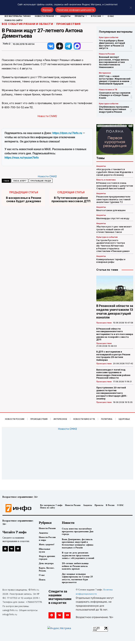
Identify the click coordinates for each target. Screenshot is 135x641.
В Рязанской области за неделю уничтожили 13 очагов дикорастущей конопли (114, 311)
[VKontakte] (11, 548)
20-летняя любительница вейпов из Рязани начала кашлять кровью (75, 566)
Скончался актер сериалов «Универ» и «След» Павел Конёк (114, 95)
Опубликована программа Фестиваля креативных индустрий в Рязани (114, 109)
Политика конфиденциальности (75, 9)
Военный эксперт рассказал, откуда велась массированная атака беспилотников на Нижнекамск (114, 62)
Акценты (101, 166)
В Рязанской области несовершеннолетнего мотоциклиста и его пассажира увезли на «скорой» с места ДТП (114, 334)
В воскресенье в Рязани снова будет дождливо (23, 199)
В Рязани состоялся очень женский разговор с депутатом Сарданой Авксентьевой (114, 185)
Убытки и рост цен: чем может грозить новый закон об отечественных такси (114, 229)
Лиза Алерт (20, 181)
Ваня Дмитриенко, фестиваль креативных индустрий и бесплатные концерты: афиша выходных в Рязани (77, 543)
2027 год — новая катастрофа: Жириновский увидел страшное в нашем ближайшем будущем (114, 80)
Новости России (107, 54)
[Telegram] (5, 548)
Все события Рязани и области (27, 24)
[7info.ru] (17, 508)
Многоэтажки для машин (111, 210)
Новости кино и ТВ (108, 89)
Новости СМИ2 (47, 116)
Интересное (105, 73)
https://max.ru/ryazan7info (22, 157)
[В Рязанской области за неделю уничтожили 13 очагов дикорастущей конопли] (114, 288)
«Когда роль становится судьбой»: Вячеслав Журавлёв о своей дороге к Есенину (114, 172)
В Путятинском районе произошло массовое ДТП (71, 199)
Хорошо (47, 9)
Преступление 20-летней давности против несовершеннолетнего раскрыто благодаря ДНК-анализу (111, 393)
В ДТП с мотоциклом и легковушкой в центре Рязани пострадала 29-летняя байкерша (113, 355)
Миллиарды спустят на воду (112, 218)
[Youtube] (18, 548)
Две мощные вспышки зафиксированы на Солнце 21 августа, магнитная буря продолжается (77, 578)
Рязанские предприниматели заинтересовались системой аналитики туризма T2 (113, 199)
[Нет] (130, 7)
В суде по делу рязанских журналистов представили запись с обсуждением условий (78, 555)
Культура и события (108, 37)
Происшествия (68, 24)
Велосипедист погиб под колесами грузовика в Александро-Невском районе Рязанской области (113, 373)
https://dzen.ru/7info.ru (67, 133)
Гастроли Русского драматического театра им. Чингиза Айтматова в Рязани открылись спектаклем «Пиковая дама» (113, 245)
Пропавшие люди (40, 181)
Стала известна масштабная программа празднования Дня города (77, 531)
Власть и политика (105, 180)
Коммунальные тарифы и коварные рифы (110, 260)
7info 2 (6, 44)
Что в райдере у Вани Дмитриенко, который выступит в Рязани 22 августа (112, 44)
